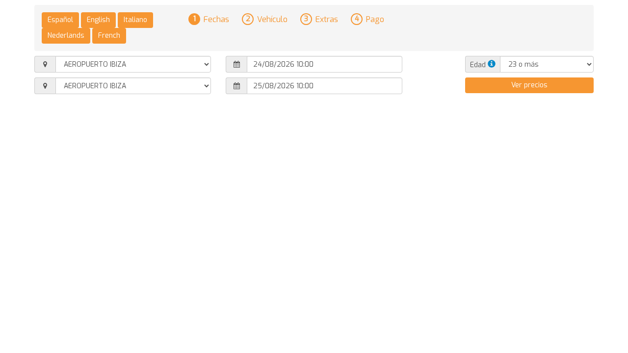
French (109, 35)
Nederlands (66, 35)
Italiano (135, 20)
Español (60, 20)
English (98, 20)
